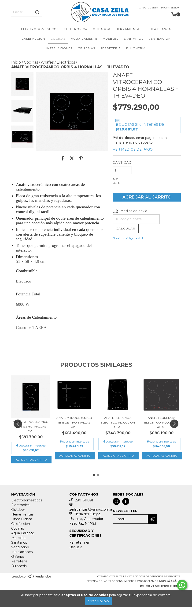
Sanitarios (133, 38)
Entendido (98, 601)
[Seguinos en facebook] (125, 501)
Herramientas (128, 29)
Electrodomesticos (40, 29)
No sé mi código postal (128, 238)
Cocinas (58, 38)
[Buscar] (37, 12)
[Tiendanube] (31, 577)
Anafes (47, 62)
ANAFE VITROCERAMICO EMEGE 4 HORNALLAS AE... (74, 422)
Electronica (75, 29)
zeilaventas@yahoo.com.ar (91, 509)
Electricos (66, 62)
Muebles (110, 38)
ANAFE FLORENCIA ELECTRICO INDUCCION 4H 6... (161, 422)
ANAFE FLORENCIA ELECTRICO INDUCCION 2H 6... (118, 422)
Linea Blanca (159, 29)
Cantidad (122, 162)
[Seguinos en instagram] (116, 501)
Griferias (86, 48)
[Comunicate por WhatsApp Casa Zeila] (182, 585)
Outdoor (101, 29)
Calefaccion (33, 38)
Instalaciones (59, 48)
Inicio (16, 62)
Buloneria (136, 48)
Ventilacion (160, 38)
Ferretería (110, 48)
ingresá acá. (168, 581)
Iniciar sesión (170, 7)
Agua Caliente (84, 38)
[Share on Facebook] (63, 158)
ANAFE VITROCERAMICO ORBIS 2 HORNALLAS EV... (30, 426)
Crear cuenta (148, 7)
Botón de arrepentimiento (160, 585)
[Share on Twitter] (72, 158)
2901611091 (84, 500)
